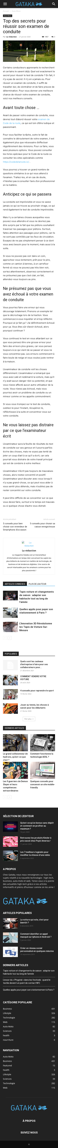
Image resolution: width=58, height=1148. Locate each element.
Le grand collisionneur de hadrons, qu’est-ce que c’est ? (15, 757)
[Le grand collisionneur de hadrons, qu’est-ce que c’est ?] (15, 742)
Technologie (9, 1083)
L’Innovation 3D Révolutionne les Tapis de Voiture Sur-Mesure (35, 627)
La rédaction (11, 37)
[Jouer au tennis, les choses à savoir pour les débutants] (10, 708)
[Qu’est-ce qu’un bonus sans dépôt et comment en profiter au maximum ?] (10, 826)
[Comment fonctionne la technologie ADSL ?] (42, 742)
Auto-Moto (16, 11)
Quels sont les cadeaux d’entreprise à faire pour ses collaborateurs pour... (34, 664)
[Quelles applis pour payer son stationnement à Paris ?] (10, 613)
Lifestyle (7, 1074)
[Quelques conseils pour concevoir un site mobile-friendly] (42, 770)
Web (5, 1087)
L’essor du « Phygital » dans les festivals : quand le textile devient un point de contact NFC (26, 981)
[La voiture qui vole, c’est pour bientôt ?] (10, 923)
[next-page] (9, 638)
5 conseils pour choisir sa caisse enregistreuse (42, 525)
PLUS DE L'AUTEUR (37, 584)
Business (7, 1061)
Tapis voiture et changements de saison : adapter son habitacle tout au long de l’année (29, 972)
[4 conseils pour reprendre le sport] (10, 694)
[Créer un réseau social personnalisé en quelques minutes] (10, 952)
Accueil (6, 11)
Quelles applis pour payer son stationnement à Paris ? (28, 990)
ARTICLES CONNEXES (15, 584)
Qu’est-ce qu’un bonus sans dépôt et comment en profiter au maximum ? (37, 826)
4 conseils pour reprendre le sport (37, 690)
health (6, 1070)
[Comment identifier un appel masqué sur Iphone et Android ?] (10, 937)
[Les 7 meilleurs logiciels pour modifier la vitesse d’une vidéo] (10, 856)
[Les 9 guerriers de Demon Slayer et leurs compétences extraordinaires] (15, 770)
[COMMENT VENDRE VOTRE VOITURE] (10, 680)
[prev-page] (5, 638)
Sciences (7, 1078)
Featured (7, 1065)
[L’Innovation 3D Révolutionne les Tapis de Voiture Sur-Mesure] (10, 627)
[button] (5, 4)
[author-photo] (29, 545)
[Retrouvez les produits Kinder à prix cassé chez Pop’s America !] (10, 841)
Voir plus (28, 719)
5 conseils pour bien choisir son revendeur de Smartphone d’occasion (15, 526)
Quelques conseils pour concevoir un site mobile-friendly (42, 784)
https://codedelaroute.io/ (16, 161)
